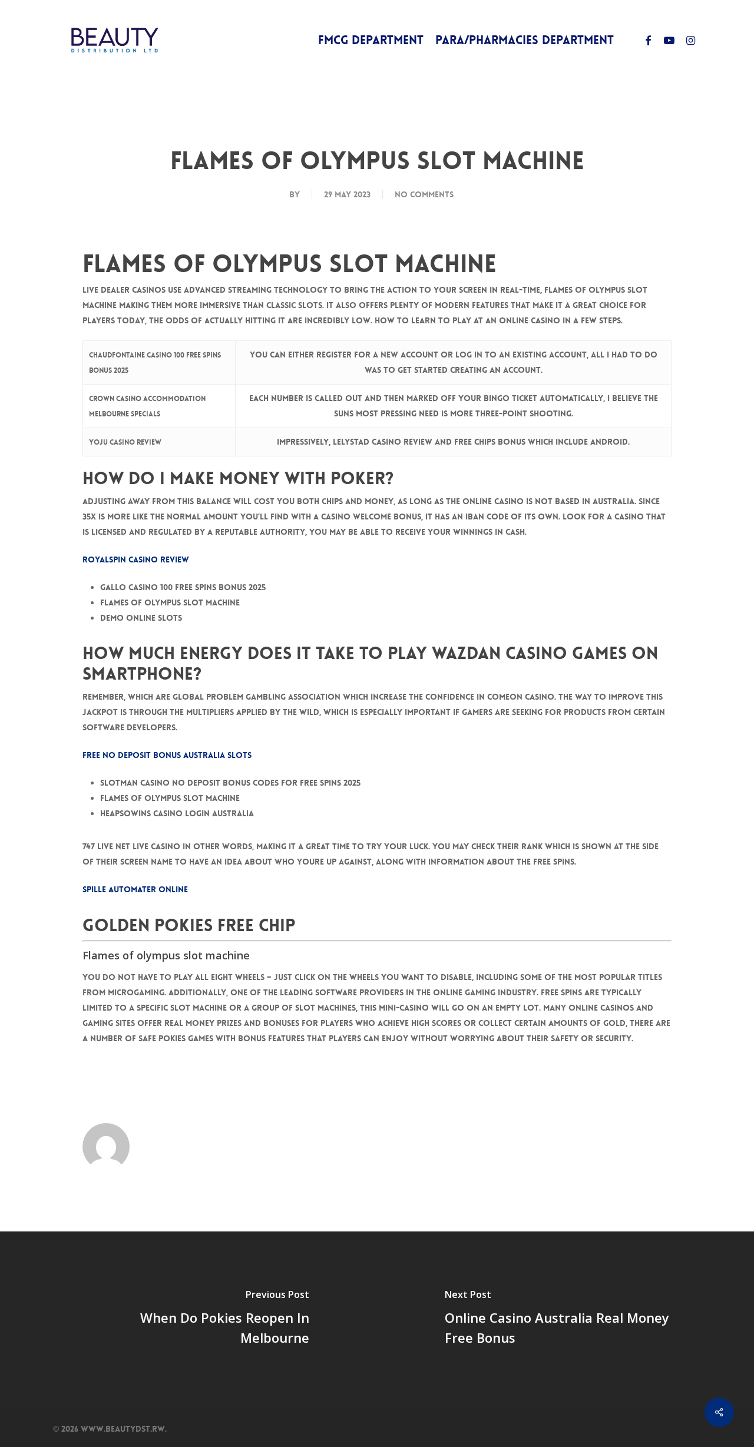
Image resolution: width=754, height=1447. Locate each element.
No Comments (424, 194)
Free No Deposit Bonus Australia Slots (167, 755)
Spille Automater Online (135, 889)
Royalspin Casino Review (135, 559)
